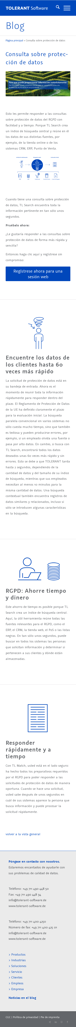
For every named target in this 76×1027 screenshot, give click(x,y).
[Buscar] (56, 8)
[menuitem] (56, 8)
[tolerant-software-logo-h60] (27, 8)
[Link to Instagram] (62, 1022)
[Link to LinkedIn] (56, 1022)
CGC (8, 1017)
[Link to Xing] (50, 1022)
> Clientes (15, 977)
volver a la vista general (23, 834)
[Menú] (65, 8)
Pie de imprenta (50, 1017)
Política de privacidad (25, 1017)
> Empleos (16, 983)
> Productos (17, 954)
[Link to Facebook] (67, 1022)
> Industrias (17, 960)
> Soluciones (17, 966)
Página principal (14, 40)
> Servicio (15, 972)
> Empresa (16, 989)
